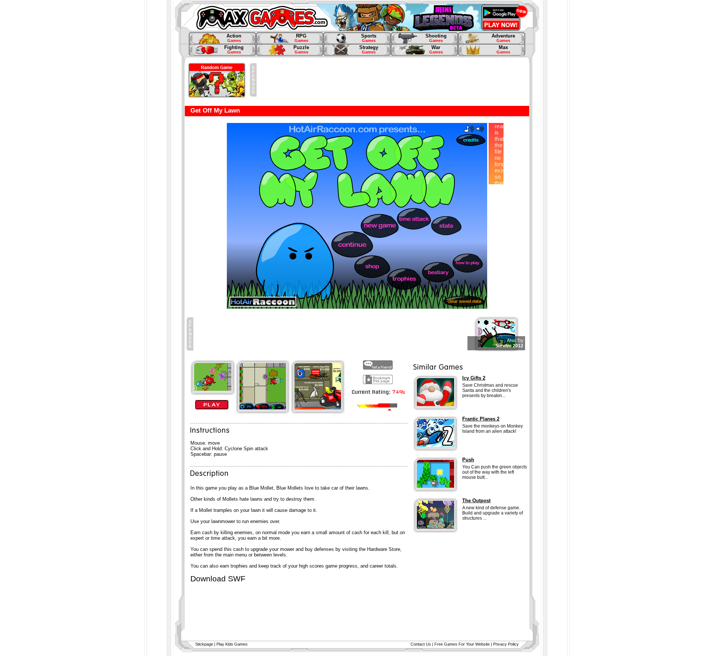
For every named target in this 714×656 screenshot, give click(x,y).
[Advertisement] (392, 80)
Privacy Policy (506, 644)
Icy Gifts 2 (473, 378)
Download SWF (217, 578)
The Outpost (476, 500)
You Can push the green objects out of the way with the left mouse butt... (494, 472)
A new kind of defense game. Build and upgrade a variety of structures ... (492, 513)
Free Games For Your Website (462, 644)
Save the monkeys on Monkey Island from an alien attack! (492, 428)
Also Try (515, 340)
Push (468, 459)
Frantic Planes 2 (480, 419)
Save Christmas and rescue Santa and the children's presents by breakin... (490, 390)
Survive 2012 (509, 345)
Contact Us (421, 644)
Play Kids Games (232, 644)
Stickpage (204, 644)
